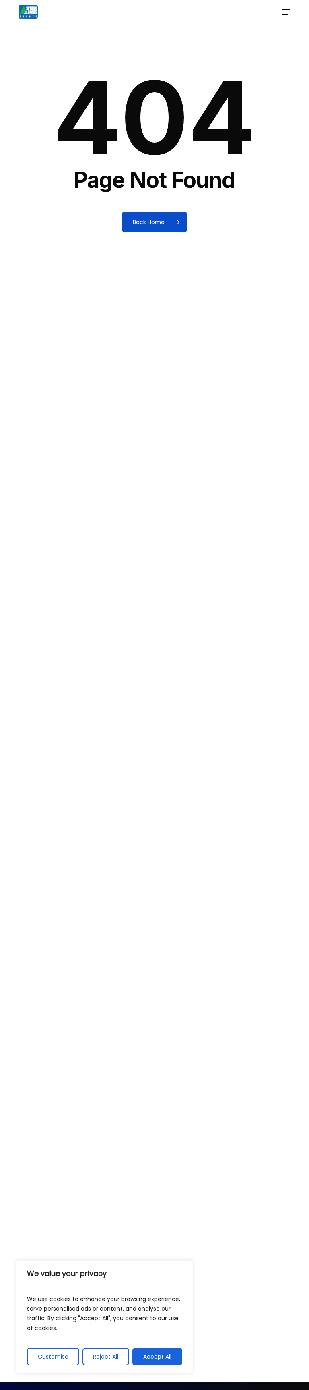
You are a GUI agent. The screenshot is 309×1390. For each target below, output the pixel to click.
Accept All (157, 1357)
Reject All (105, 1357)
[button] (286, 12)
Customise (53, 1357)
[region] (104, 1317)
